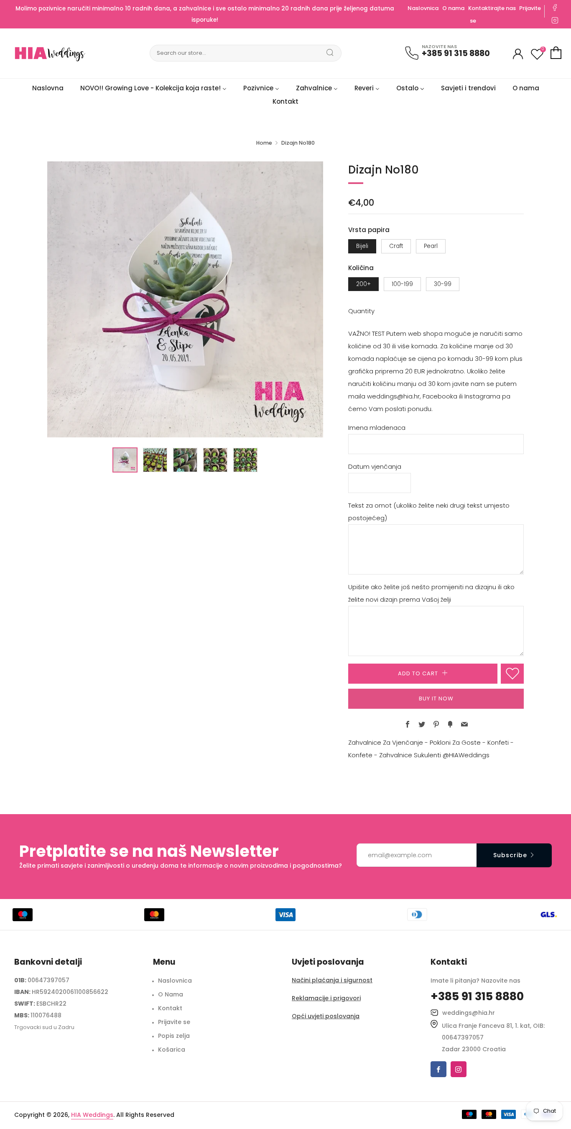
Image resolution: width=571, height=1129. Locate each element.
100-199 (402, 284)
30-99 (442, 284)
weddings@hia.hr (468, 1013)
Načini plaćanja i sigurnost (332, 980)
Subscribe (510, 855)
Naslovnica (423, 8)
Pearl (431, 246)
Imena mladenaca (376, 427)
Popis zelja (174, 1036)
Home (264, 142)
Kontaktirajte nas (492, 8)
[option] (185, 299)
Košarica (171, 1049)
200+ (363, 284)
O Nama (170, 994)
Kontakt (170, 1008)
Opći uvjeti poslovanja (325, 1016)
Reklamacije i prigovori (326, 998)
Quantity (361, 311)
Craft (396, 246)
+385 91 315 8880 (456, 53)
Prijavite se (174, 1022)
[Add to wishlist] (512, 674)
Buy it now (436, 698)
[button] (125, 460)
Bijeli (362, 246)
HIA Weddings (92, 1115)
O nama (453, 8)
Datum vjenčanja (374, 466)
